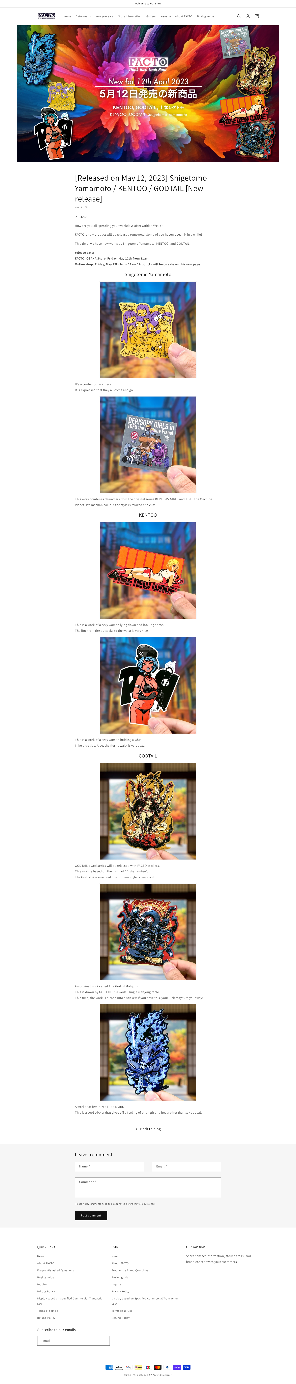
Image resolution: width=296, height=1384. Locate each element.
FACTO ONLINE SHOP (142, 1375)
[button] (83, 16)
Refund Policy (46, 1318)
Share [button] (83, 217)
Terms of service (47, 1310)
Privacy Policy (46, 1291)
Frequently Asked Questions (55, 1270)
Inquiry (42, 1284)
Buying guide (45, 1277)
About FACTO (45, 1263)
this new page (189, 264)
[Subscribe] (105, 1341)
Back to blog (150, 1128)
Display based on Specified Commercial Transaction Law (70, 1301)
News (40, 1256)
